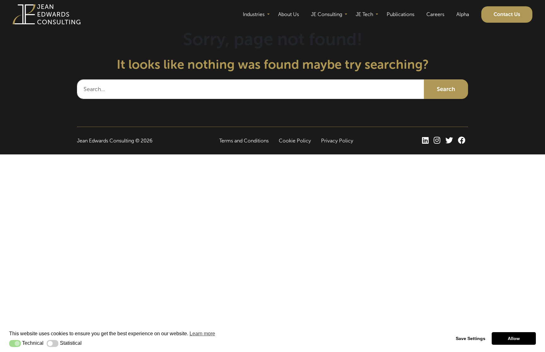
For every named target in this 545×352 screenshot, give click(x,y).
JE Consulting (326, 14)
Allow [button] (514, 338)
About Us (288, 14)
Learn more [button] (202, 333)
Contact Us (507, 14)
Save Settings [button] (470, 338)
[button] (15, 343)
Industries (254, 14)
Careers (435, 14)
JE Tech (364, 14)
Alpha (462, 14)
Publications (400, 14)
